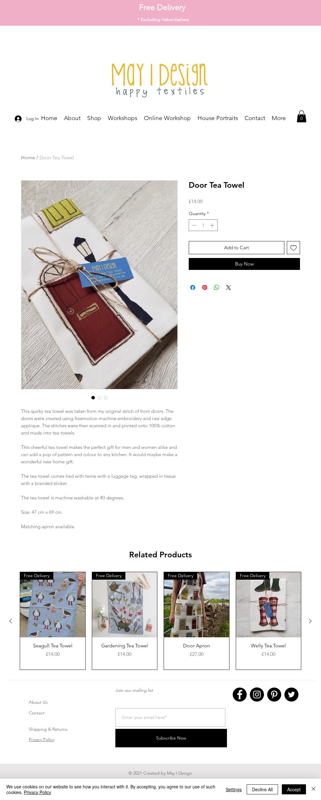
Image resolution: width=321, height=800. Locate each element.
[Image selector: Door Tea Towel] (93, 397)
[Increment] (213, 225)
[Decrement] (193, 225)
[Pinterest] (274, 694)
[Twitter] (291, 694)
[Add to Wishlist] (293, 248)
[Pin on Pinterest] (204, 287)
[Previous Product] (10, 621)
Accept (294, 789)
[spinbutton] (203, 225)
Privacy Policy (41, 739)
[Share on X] (228, 287)
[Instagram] (257, 694)
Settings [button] (234, 789)
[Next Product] (310, 621)
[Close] (313, 789)
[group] (160, 620)
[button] (302, 116)
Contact (37, 713)
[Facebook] (240, 694)
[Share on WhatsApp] (216, 287)
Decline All (262, 789)
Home (28, 158)
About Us (38, 702)
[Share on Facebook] (193, 287)
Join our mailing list (134, 690)
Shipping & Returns (48, 729)
